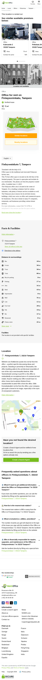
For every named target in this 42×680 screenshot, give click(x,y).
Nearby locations (21, 142)
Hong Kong (25, 648)
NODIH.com (26, 613)
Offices (15, 8)
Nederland (5, 644)
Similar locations (21, 136)
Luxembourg (6, 651)
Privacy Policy (6, 668)
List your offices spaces (10, 616)
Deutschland (6, 641)
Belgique (5, 648)
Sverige (4, 632)
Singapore (25, 651)
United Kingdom (7, 654)
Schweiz (24, 638)
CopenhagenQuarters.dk (31, 622)
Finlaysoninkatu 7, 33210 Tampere (14, 498)
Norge (4, 635)
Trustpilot (5, 564)
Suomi (4, 638)
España (4, 657)
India (23, 654)
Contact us (5, 619)
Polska (23, 644)
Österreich (24, 635)
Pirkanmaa (23, 8)
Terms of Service (19, 668)
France (23, 628)
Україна (24, 641)
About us (5, 613)
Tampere (30, 8)
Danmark (5, 628)
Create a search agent (10, 610)
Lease (9, 8)
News (24, 610)
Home (3, 8)
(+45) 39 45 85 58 (7, 597)
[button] (26, 26)
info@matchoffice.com (9, 595)
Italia (22, 632)
